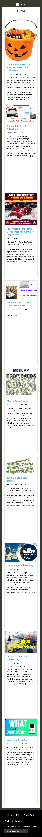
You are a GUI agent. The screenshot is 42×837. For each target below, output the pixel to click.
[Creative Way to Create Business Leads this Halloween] (21, 39)
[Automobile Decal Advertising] (21, 114)
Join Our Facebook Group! (16, 831)
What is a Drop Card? (18, 740)
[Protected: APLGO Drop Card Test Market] (21, 290)
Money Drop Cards (17, 401)
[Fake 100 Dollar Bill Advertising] (21, 642)
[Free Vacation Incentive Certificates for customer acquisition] (21, 209)
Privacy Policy (29, 815)
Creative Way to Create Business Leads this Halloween (19, 67)
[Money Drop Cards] (21, 383)
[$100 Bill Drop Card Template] (21, 465)
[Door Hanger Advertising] (21, 552)
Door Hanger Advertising (20, 565)
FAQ (17, 815)
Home (9, 815)
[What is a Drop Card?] (21, 727)
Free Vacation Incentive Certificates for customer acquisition (20, 232)
